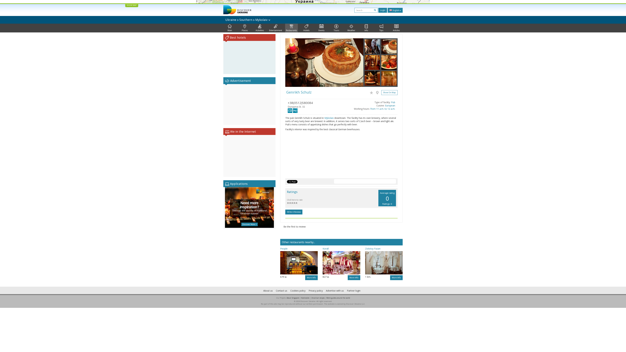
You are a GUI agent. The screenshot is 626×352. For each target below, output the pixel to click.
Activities (260, 30)
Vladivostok (305, 298)
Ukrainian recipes (318, 298)
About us (268, 290)
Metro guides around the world (338, 298)
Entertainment (275, 30)
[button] (291, 62)
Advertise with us (335, 290)
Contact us (281, 290)
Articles (396, 30)
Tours (336, 30)
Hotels (306, 30)
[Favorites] (372, 92)
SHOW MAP (132, 5)
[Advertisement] (249, 104)
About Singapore (293, 298)
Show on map (389, 92)
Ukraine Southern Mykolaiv (246, 20)
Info (366, 30)
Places (245, 30)
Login (382, 10)
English (396, 10)
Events (321, 30)
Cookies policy (298, 290)
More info (311, 277)
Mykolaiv (329, 117)
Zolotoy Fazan (372, 248)
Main (230, 30)
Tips (381, 30)
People (284, 248)
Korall (326, 248)
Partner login (353, 290)
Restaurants (291, 30)
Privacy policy (316, 290)
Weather (351, 30)
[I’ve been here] (378, 92)
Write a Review (294, 212)
